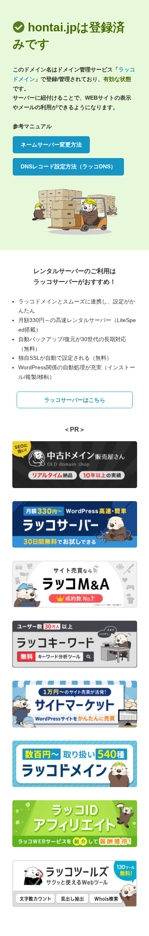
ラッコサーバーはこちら (74, 400)
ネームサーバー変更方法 (51, 144)
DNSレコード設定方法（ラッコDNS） (68, 166)
